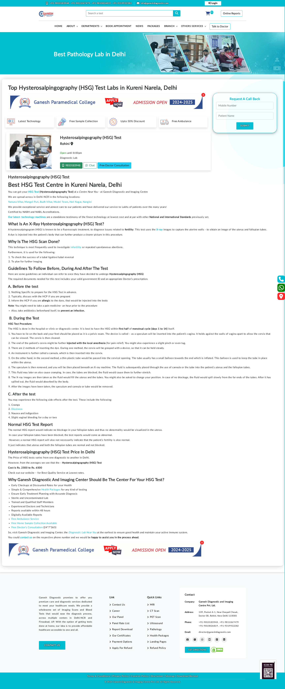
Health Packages (51, 489)
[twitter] (195, 640)
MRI (152, 604)
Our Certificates (121, 635)
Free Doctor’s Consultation (27, 527)
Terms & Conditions (98, 676)
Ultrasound (156, 623)
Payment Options (122, 642)
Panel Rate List (120, 623)
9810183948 (72, 165)
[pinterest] (217, 640)
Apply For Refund (122, 648)
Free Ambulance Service (25, 519)
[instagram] (202, 640)
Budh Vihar (46, 202)
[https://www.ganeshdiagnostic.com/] (46, 13)
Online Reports (231, 13)
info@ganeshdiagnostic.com (155, 3)
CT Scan (154, 611)
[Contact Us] (281, 280)
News (139, 26)
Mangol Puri (31, 202)
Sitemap (169, 676)
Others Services (192, 26)
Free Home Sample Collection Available (34, 523)
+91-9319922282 (122, 3)
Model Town (61, 202)
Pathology (156, 629)
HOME (58, 26)
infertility (76, 247)
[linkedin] (224, 640)
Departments (90, 26)
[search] (176, 13)
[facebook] (187, 640)
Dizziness (17, 409)
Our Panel (118, 617)
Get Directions (197, 650)
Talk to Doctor (220, 26)
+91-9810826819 (101, 3)
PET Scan (155, 617)
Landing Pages (158, 642)
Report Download (122, 629)
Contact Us (52, 645)
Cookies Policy (140, 676)
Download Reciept (187, 676)
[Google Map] (281, 297)
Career (116, 611)
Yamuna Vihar (15, 202)
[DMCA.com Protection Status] (217, 649)
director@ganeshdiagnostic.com (215, 632)
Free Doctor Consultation (114, 165)
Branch (169, 26)
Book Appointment (118, 26)
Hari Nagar (75, 202)
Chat (91, 165)
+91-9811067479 (81, 3)
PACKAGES (153, 26)
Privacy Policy (120, 676)
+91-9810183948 (60, 3)
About (71, 26)
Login (214, 3)
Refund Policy (158, 648)
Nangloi (87, 202)
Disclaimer (157, 676)
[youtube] (209, 640)
